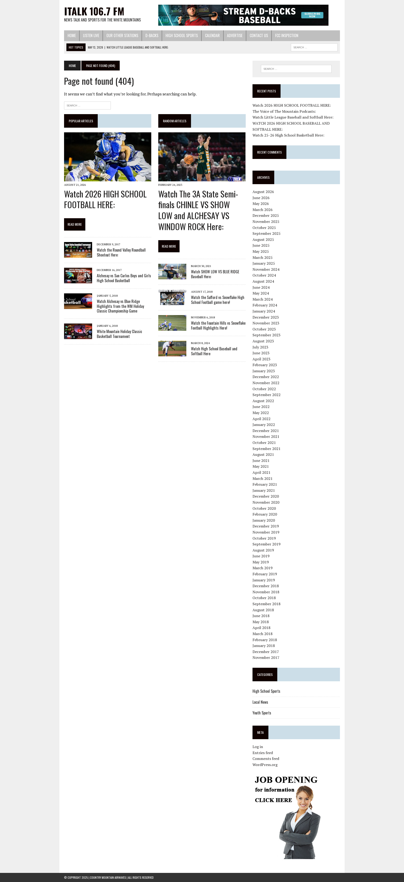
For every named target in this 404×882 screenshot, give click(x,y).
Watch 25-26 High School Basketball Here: (288, 135)
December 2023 (265, 317)
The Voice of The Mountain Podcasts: (284, 111)
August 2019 (263, 550)
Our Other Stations (122, 35)
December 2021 (265, 430)
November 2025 (265, 221)
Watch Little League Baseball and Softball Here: (292, 117)
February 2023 (264, 364)
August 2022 (263, 400)
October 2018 (264, 597)
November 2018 (265, 591)
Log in (257, 746)
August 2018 (263, 609)
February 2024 (264, 305)
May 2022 (260, 412)
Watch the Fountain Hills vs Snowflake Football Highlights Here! (218, 325)
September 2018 (266, 603)
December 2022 (265, 376)
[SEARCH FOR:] (314, 46)
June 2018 (261, 615)
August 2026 (263, 191)
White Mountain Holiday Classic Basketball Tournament (119, 334)
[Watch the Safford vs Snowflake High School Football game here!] (172, 302)
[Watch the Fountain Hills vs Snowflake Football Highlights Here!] (172, 327)
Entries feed (262, 752)
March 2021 (262, 478)
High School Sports (182, 35)
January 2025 (263, 263)
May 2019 (260, 562)
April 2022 (261, 418)
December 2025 (265, 215)
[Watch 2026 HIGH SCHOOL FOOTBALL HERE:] (107, 178)
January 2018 (263, 645)
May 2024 (260, 293)
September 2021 (266, 448)
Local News (260, 702)
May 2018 (260, 621)
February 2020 (264, 514)
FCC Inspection (286, 35)
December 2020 (265, 496)
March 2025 (262, 257)
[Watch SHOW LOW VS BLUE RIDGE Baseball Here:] (172, 276)
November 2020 (265, 502)
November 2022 (265, 382)
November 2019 (265, 532)
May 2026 (260, 203)
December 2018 (265, 585)
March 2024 (262, 299)
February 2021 (264, 484)
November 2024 (265, 269)
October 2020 (264, 508)
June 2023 (261, 352)
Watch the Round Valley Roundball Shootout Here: (121, 252)
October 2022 (264, 388)
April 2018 (261, 627)
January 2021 (263, 490)
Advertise (234, 35)
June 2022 (261, 406)
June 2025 (261, 245)
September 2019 (266, 544)
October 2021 (264, 442)
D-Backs (151, 35)
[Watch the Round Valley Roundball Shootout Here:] (78, 254)
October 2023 (264, 329)
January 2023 (263, 370)
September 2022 (266, 394)
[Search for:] (87, 105)
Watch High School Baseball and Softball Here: (214, 351)
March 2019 (262, 567)
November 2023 (265, 323)
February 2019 (264, 573)
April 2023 (261, 359)
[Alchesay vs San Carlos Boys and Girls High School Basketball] (78, 280)
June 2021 (261, 460)
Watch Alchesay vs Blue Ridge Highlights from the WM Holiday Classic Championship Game (120, 306)
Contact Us (259, 35)
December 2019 (265, 526)
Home (72, 35)
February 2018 (264, 639)
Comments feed (265, 758)
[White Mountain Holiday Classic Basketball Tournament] (78, 336)
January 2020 (263, 520)
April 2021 (261, 472)
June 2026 (261, 197)
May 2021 (260, 466)
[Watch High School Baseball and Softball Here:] (172, 353)
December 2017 (265, 651)
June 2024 (261, 287)
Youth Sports (261, 713)
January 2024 (263, 311)
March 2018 (262, 633)
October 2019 (264, 538)
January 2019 (263, 580)
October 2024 (264, 275)
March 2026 (262, 209)
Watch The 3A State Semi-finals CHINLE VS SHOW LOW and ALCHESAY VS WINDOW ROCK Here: (198, 209)
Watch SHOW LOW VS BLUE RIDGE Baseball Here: (215, 274)
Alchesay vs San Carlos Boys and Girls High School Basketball (124, 278)
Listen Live (91, 35)
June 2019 (261, 556)
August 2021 (263, 454)
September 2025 (266, 233)
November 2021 (265, 436)
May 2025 (260, 251)
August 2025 (263, 239)
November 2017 (265, 657)
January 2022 (263, 424)
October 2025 (264, 227)
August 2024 (263, 281)
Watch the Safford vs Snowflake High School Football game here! (217, 300)
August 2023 (263, 341)
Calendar (212, 35)
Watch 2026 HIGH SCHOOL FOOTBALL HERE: (105, 199)
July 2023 (260, 347)
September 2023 (266, 334)
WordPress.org (265, 764)
